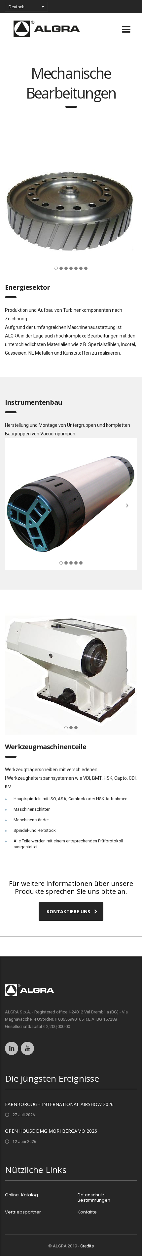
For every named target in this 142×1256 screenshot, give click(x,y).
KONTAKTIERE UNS (68, 911)
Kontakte (87, 1212)
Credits (87, 1245)
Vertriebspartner (23, 1212)
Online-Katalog (21, 1195)
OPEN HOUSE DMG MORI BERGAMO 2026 (51, 1131)
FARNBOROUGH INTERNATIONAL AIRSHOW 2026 (59, 1104)
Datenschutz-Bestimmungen (94, 1197)
